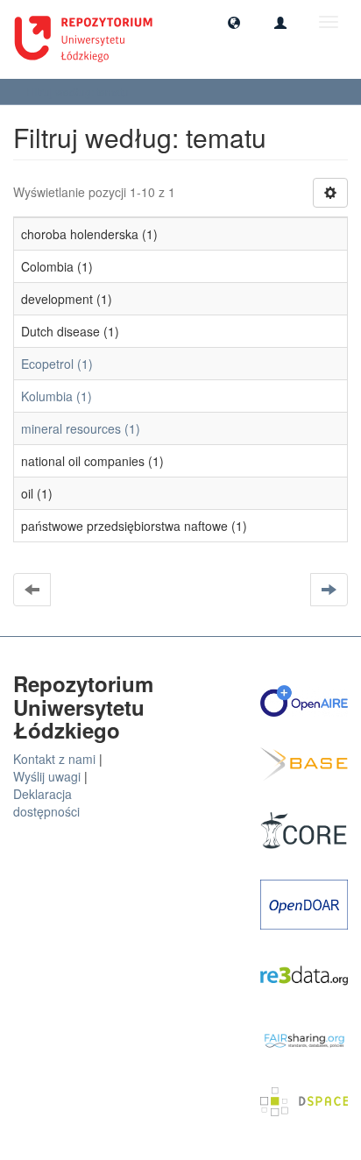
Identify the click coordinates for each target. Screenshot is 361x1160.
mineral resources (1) (80, 428)
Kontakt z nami (54, 758)
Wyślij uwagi (47, 776)
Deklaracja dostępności (46, 802)
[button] (234, 22)
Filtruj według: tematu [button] (78, 91)
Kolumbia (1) (56, 396)
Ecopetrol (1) (57, 363)
